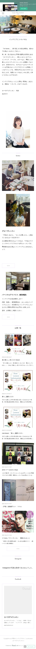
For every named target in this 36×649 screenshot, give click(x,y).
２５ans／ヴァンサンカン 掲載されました (16, 538)
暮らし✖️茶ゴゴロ (8, 396)
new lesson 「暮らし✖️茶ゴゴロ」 (13, 433)
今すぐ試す (23, 8)
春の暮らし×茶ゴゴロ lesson (11, 360)
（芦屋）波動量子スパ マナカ (12, 506)
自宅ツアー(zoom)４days (10, 470)
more (8, 265)
